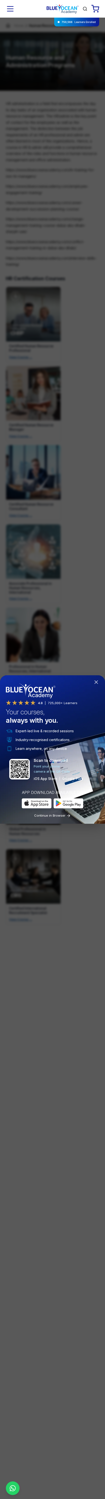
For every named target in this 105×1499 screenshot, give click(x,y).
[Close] (97, 683)
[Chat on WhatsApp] (13, 1488)
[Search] (85, 8)
